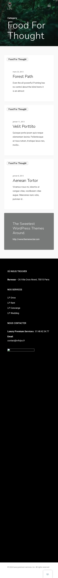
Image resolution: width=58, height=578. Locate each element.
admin (12, 98)
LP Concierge (13, 308)
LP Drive (11, 297)
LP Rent (11, 303)
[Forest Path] (29, 78)
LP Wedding (13, 313)
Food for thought (17, 59)
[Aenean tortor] (29, 184)
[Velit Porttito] (29, 130)
